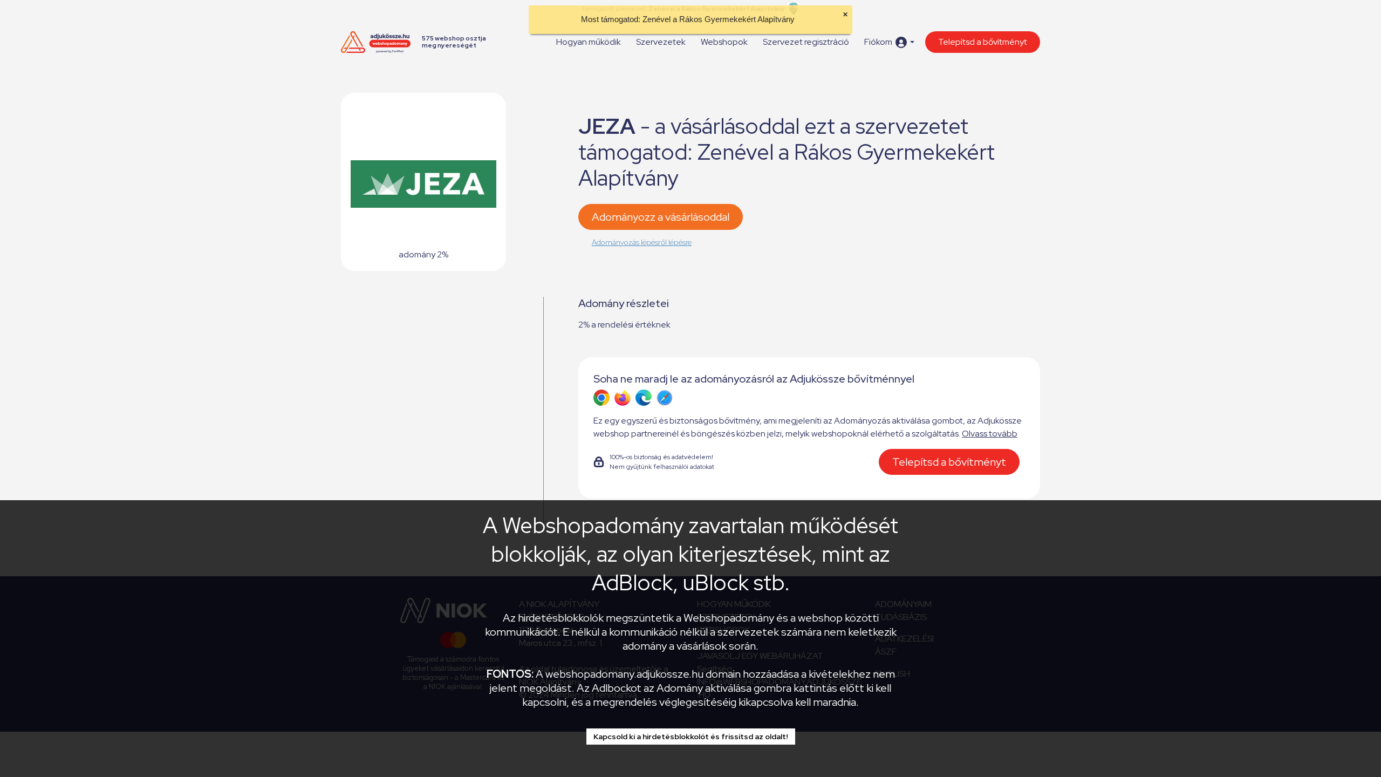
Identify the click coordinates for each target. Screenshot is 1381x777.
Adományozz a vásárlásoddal (660, 217)
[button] (889, 42)
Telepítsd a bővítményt (982, 41)
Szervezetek (661, 41)
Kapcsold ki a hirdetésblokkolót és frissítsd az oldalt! (690, 736)
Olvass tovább (989, 433)
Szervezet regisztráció (806, 41)
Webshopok (724, 41)
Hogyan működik (588, 41)
